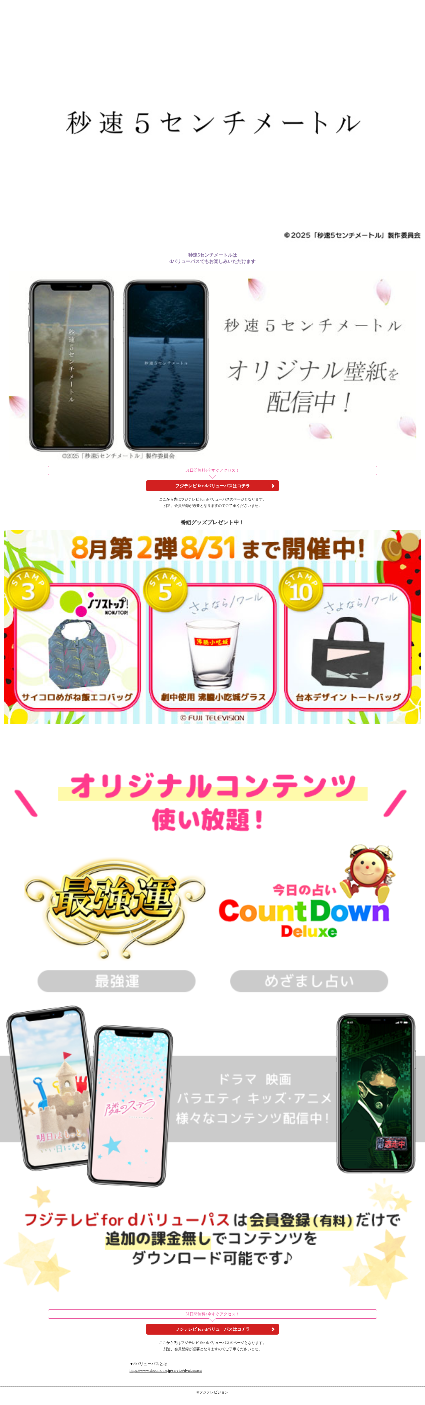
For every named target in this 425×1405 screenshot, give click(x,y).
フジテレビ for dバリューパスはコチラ (212, 485)
